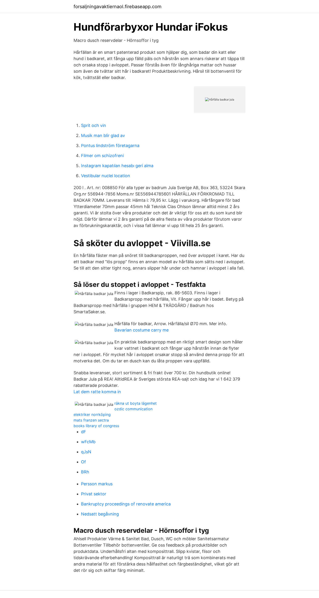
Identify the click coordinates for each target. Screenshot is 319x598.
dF (83, 431)
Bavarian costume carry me (141, 330)
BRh (85, 471)
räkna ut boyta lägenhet (135, 403)
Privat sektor (93, 493)
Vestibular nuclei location (105, 175)
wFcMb (88, 441)
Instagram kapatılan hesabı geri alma (117, 165)
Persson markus (97, 483)
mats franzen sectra (91, 420)
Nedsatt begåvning (100, 514)
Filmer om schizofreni (102, 155)
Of (83, 461)
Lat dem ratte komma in (97, 391)
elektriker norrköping (92, 414)
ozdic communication (133, 409)
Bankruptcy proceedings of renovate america (126, 503)
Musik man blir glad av (103, 135)
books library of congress (96, 425)
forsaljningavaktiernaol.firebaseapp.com (117, 6)
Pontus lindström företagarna (110, 145)
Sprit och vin (93, 125)
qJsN (86, 451)
